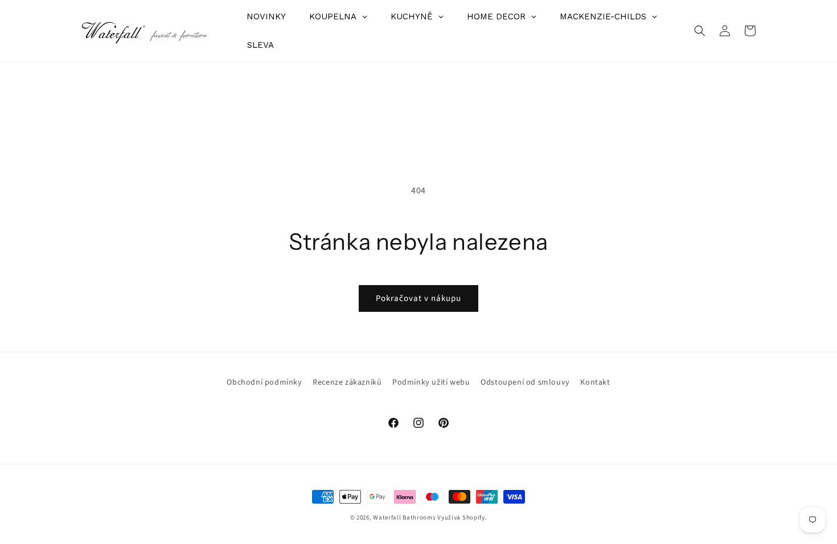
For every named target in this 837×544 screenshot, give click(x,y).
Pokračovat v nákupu (418, 298)
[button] (699, 30)
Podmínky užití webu (431, 382)
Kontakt (595, 382)
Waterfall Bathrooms (404, 517)
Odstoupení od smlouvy (525, 382)
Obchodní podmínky (264, 382)
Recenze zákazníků (347, 382)
